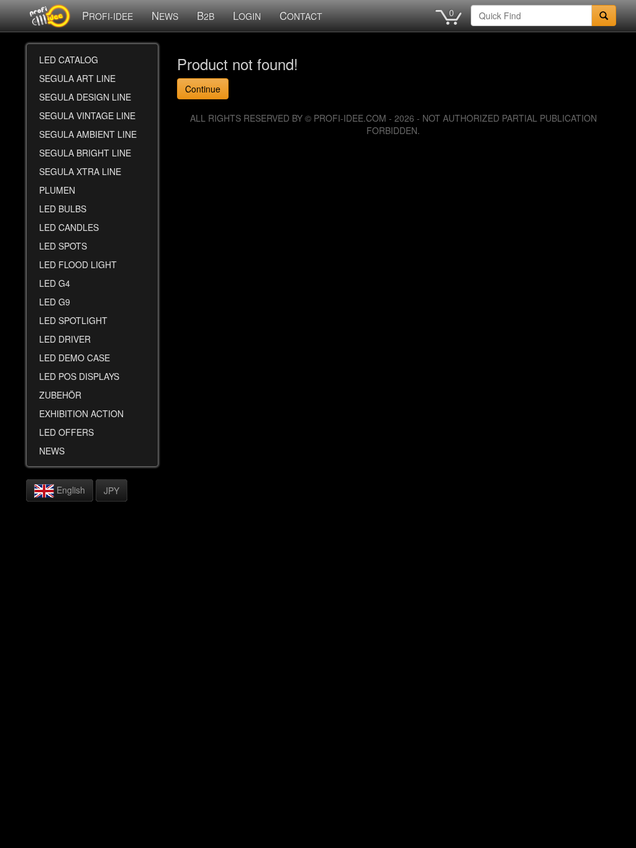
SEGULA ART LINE (77, 78)
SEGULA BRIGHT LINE (85, 153)
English (69, 490)
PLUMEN (57, 190)
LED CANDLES (69, 227)
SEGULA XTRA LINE (80, 171)
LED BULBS (62, 208)
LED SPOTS (63, 246)
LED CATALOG (68, 59)
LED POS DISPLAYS (79, 376)
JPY (111, 490)
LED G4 (54, 283)
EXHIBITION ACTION (81, 413)
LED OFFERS (66, 432)
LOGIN (247, 15)
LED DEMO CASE (74, 357)
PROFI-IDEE (107, 15)
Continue (202, 89)
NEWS (165, 15)
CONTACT (300, 15)
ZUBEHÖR (60, 395)
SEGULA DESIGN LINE (85, 97)
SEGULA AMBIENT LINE (88, 134)
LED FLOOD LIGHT (78, 264)
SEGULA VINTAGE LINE (87, 115)
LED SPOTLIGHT (73, 320)
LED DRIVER (65, 339)
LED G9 (54, 301)
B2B (205, 15)
